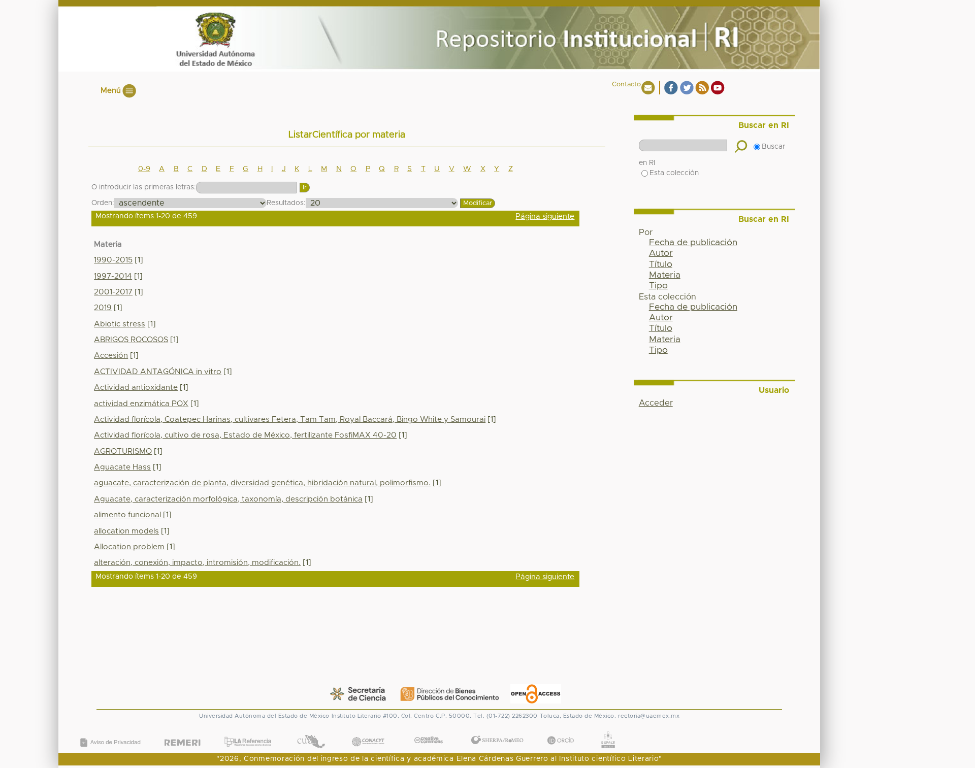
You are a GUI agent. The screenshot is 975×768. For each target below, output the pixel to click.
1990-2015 (113, 260)
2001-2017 (113, 292)
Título (660, 264)
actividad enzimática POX (141, 404)
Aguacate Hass (122, 467)
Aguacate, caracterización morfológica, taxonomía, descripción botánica (228, 499)
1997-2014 (113, 276)
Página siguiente (544, 216)
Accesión (111, 355)
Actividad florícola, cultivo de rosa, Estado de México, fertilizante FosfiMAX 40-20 (245, 435)
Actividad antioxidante (136, 387)
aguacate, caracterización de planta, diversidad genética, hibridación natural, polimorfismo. (262, 483)
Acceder (656, 403)
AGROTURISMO (123, 451)
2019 (103, 308)
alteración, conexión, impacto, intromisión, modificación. (197, 562)
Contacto (626, 84)
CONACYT (368, 731)
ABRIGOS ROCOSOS (131, 340)
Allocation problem (129, 547)
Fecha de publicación (693, 242)
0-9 (144, 169)
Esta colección (674, 173)
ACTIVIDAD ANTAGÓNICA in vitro (157, 372)
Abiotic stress (119, 324)
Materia (664, 275)
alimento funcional (127, 515)
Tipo (658, 285)
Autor (661, 253)
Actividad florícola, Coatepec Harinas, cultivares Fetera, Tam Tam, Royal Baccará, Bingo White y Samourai (289, 419)
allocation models (126, 531)
